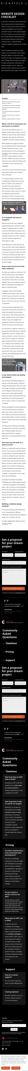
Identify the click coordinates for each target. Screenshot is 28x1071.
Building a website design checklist (11, 119)
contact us (5, 523)
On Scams (7, 1045)
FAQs (3, 1045)
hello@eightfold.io (20, 593)
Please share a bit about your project (12, 567)
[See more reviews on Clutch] (14, 622)
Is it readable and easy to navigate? (11, 105)
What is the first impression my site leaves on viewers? (11, 102)
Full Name (5, 551)
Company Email (6, 559)
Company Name (19, 551)
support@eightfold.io (16, 983)
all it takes (5, 153)
